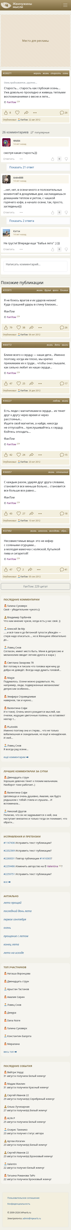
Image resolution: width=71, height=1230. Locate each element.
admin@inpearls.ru (32, 1218)
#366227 (7, 400)
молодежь (54, 530)
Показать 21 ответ (21, 167)
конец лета (11, 944)
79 (10, 327)
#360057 (7, 472)
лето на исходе (14, 953)
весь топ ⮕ (10, 1051)
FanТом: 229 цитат (35, 586)
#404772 (7, 344)
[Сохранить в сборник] (17, 113)
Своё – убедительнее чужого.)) (22, 609)
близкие (64, 290)
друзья (47, 290)
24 (23, 454)
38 (23, 327)
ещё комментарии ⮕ (16, 757)
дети (57, 344)
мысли (65, 344)
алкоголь (42, 530)
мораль (37, 73)
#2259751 (9, 874)
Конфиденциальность (18, 1203)
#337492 (7, 530)
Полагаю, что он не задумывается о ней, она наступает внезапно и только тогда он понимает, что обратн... (35, 818)
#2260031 (9, 858)
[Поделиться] (26, 112)
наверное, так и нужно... (18, 700)
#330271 (7, 73)
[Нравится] (5, 113)
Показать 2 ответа (21, 221)
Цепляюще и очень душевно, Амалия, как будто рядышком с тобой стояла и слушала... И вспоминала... (32, 800)
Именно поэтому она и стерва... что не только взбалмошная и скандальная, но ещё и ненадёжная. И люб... (35, 734)
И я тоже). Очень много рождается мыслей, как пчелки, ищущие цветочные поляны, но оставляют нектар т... (34, 715)
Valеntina (52, 866)
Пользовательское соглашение (23, 1197)
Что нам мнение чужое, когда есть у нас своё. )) (32, 621)
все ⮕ (7, 882)
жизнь (46, 73)
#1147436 (9, 842)
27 (23, 513)
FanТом (11, 102)
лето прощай (12, 903)
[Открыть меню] (65, 5)
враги (55, 290)
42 (10, 454)
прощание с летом (16, 936)
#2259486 (9, 866)
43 (10, 513)
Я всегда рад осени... (16, 749)
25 (23, 383)
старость (56, 73)
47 (10, 383)
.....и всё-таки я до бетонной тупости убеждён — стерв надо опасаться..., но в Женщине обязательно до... (35, 636)
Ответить (8, 158)
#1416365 (45, 858)
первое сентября (15, 919)
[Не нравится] (66, 159)
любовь (56, 400)
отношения (62, 472)
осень (65, 73)
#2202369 (9, 850)
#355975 (7, 290)
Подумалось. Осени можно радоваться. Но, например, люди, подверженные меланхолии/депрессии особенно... (31, 685)
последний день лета (18, 911)
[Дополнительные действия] (35, 113)
